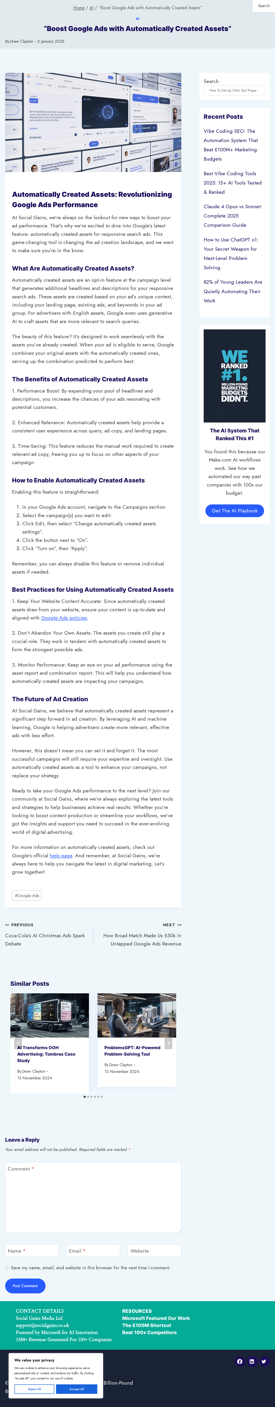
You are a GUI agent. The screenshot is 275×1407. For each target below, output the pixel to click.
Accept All (77, 1389)
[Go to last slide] (18, 1043)
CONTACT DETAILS (40, 1311)
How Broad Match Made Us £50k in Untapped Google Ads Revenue (142, 934)
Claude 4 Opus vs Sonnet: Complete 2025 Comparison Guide (233, 216)
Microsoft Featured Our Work (156, 1318)
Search (211, 81)
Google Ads (27, 895)
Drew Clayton (21, 41)
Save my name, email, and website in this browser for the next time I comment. (91, 1268)
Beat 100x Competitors (149, 1332)
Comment (21, 1168)
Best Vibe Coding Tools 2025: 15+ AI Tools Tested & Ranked (233, 183)
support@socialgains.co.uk (42, 1325)
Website (139, 1251)
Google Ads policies (64, 617)
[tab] (85, 1097)
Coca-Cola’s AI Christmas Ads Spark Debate (45, 934)
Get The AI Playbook (235, 510)
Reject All (34, 1389)
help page (61, 855)
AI (138, 18)
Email (77, 1251)
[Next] (168, 1043)
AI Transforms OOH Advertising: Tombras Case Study (46, 1054)
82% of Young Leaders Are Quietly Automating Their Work (233, 291)
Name (17, 1251)
